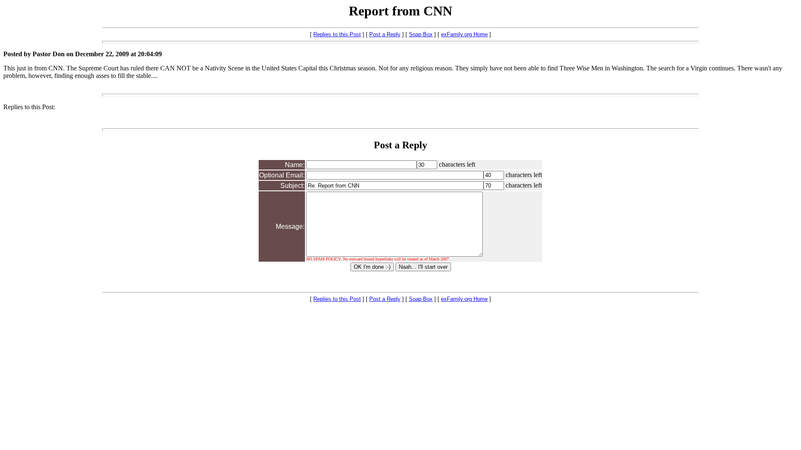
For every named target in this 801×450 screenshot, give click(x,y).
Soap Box (421, 34)
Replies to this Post (337, 34)
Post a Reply (384, 34)
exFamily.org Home (464, 34)
